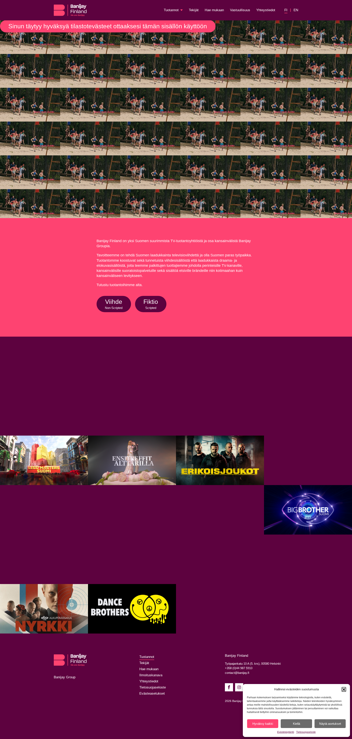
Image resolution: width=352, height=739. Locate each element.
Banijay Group (64, 677)
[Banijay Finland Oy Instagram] (239, 687)
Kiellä (296, 723)
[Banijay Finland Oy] (70, 10)
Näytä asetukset (330, 723)
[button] (344, 689)
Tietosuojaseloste (306, 732)
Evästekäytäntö (285, 732)
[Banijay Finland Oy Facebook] (229, 687)
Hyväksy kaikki (262, 723)
